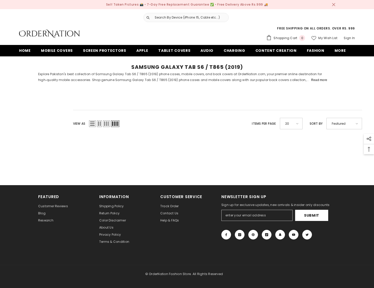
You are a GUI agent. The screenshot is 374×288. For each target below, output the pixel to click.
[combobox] (190, 17)
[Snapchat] (280, 234)
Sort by (316, 123)
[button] (92, 123)
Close (334, 5)
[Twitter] (307, 234)
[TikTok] (266, 234)
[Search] (184, 17)
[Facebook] (226, 234)
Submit (311, 215)
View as (79, 123)
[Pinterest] (253, 234)
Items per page (264, 123)
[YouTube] (293, 234)
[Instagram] (239, 234)
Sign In (349, 38)
